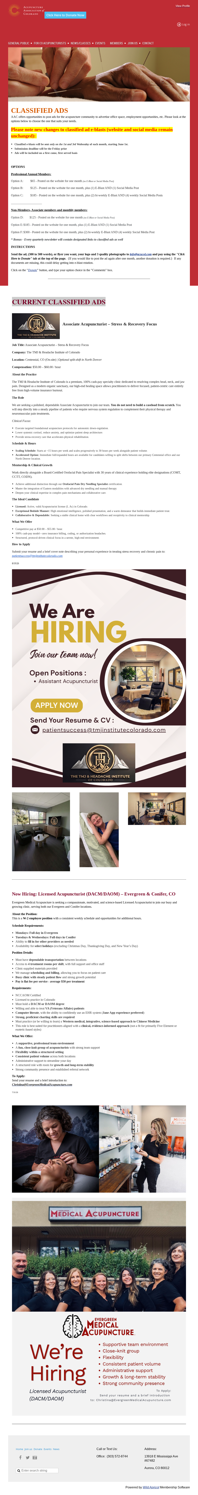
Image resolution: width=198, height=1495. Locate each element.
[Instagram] (34, 1457)
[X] (27, 1457)
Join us (28, 1449)
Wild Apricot (151, 1487)
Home (19, 1449)
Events (47, 1449)
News (56, 1449)
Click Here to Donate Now (65, 15)
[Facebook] (20, 1457)
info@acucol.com (141, 254)
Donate (32, 270)
